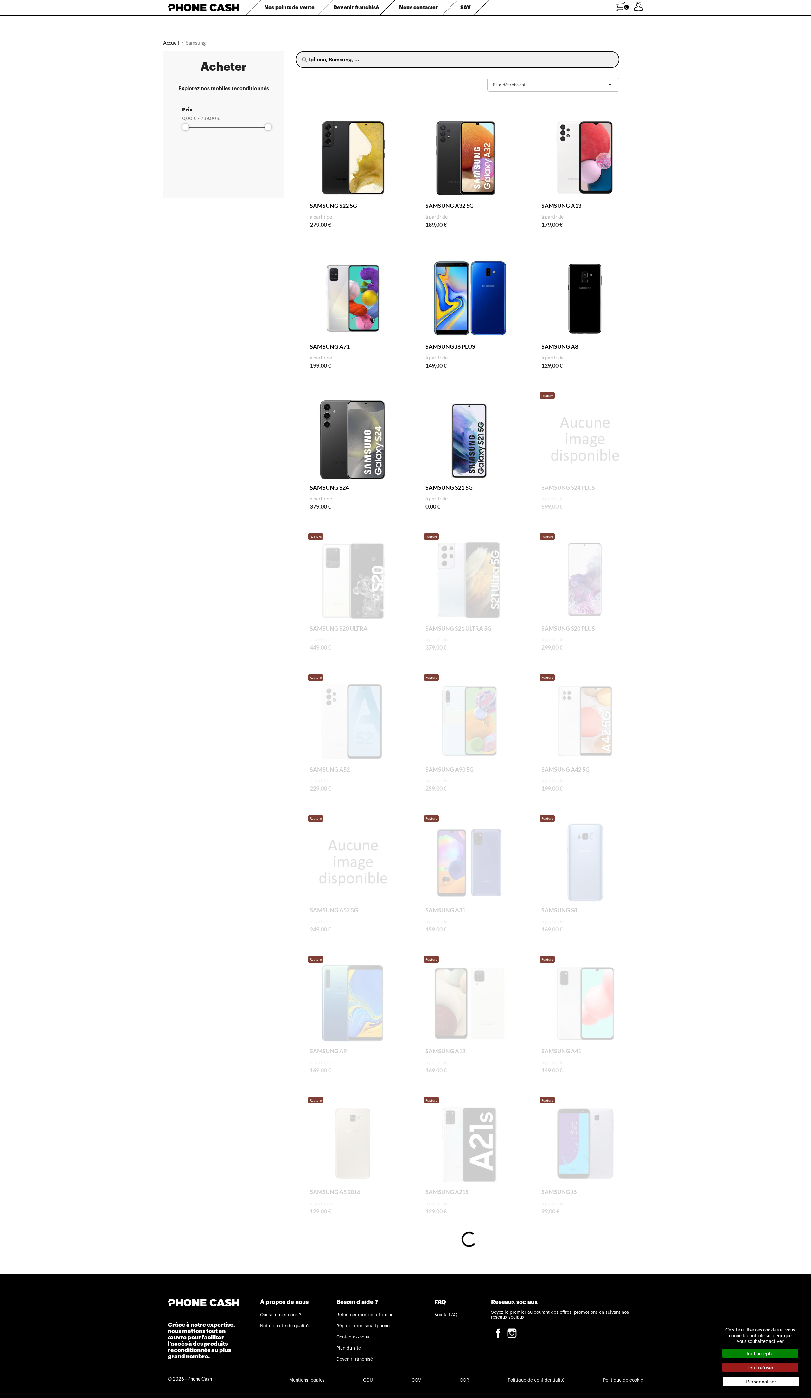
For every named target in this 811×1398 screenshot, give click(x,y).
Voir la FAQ (446, 1315)
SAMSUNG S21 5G (449, 487)
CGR (464, 1380)
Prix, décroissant (553, 84)
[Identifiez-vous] (638, 9)
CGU (368, 1380)
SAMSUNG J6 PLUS (450, 346)
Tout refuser (760, 1367)
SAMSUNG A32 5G (449, 205)
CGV (416, 1380)
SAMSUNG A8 (559, 346)
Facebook (498, 1333)
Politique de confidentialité (536, 1380)
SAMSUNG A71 (330, 346)
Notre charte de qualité (284, 1326)
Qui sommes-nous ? (280, 1315)
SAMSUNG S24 (329, 487)
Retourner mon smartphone (364, 1315)
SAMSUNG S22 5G (333, 205)
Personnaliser (761, 1381)
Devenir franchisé (354, 1359)
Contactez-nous (352, 1337)
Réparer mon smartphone (363, 1326)
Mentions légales (307, 1380)
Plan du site (348, 1348)
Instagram (512, 1333)
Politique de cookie (623, 1380)
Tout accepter (760, 1353)
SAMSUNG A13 (561, 205)
